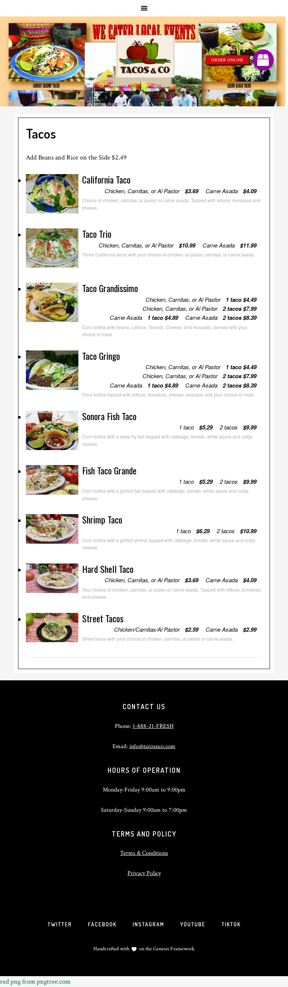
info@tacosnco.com (152, 746)
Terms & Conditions (144, 853)
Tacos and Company (144, 61)
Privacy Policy (144, 873)
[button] (263, 59)
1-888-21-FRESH (153, 726)
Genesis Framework (173, 948)
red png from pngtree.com (35, 981)
